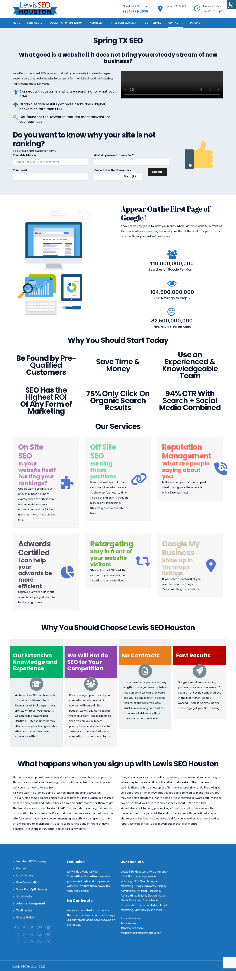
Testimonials (152, 22)
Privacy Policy (25, 917)
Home (16, 22)
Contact (174, 22)
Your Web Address (25, 155)
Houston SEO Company (31, 861)
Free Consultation (123, 22)
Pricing (195, 22)
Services (33, 22)
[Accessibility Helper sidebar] (231, 4)
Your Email (20, 170)
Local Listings (25, 875)
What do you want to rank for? (114, 155)
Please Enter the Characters (113, 170)
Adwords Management (30, 903)
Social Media (24, 896)
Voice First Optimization (66, 22)
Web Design (97, 22)
